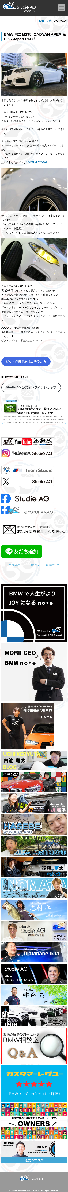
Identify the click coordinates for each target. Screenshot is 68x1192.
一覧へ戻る (34, 565)
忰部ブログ (45, 20)
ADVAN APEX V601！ (38, 162)
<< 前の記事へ (15, 565)
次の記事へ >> (52, 565)
